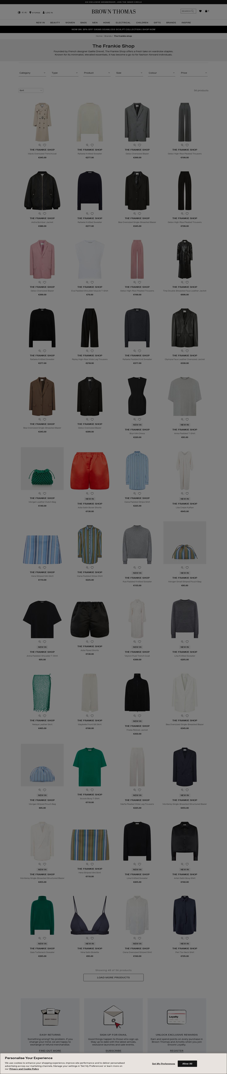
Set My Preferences (163, 1063)
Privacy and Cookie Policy (24, 1068)
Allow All (187, 1063)
